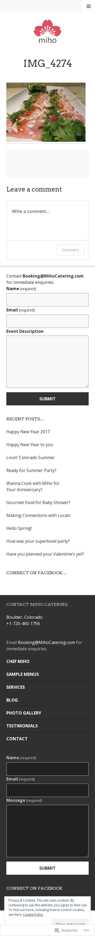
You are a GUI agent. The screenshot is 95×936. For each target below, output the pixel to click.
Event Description (25, 331)
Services (15, 687)
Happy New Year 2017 (28, 432)
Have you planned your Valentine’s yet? (45, 554)
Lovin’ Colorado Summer (30, 457)
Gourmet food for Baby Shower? (38, 502)
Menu (88, 6)
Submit (47, 399)
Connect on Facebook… (36, 572)
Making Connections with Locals (38, 515)
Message (24, 800)
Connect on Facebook (34, 888)
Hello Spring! (19, 528)
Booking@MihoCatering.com (53, 276)
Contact (17, 739)
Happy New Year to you (29, 444)
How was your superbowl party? (38, 541)
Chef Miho (18, 661)
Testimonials (22, 726)
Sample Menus (22, 674)
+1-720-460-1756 (23, 623)
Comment (70, 250)
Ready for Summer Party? (31, 470)
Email (20, 310)
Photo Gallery (23, 713)
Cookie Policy (33, 914)
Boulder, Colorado (24, 617)
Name (21, 288)
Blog (12, 700)
